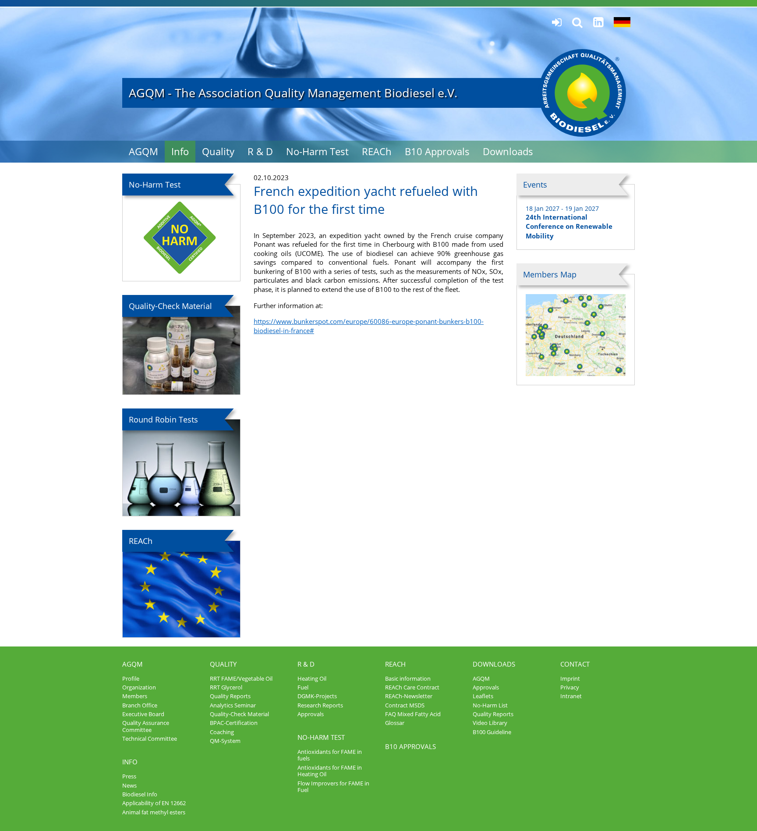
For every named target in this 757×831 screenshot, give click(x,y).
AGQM (143, 151)
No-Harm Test (317, 151)
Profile (130, 678)
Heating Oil (311, 678)
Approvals (310, 714)
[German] (622, 22)
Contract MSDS (404, 705)
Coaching (222, 732)
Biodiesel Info (139, 794)
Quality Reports (230, 696)
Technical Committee (149, 738)
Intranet (571, 696)
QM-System (225, 741)
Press (129, 776)
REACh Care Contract (412, 687)
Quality (218, 151)
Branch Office (139, 705)
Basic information (408, 678)
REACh (377, 151)
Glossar (394, 723)
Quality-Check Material (239, 714)
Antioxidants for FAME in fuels (329, 755)
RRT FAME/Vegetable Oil (241, 678)
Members (134, 696)
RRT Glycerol (226, 687)
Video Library (490, 723)
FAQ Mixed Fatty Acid (413, 714)
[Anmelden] (557, 22)
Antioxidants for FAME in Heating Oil (329, 771)
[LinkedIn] (598, 22)
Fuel (302, 687)
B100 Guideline (492, 732)
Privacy (569, 687)
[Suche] (577, 22)
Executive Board (143, 714)
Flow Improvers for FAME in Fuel (333, 786)
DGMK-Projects (317, 696)
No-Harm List (490, 705)
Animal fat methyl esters (153, 812)
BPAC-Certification (234, 723)
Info (180, 151)
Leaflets (483, 696)
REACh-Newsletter (408, 696)
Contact (575, 664)
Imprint (570, 678)
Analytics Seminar (233, 705)
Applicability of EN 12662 (154, 803)
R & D (260, 151)
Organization (139, 687)
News (129, 785)
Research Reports (320, 705)
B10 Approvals (437, 151)
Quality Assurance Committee (145, 726)
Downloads (508, 151)
